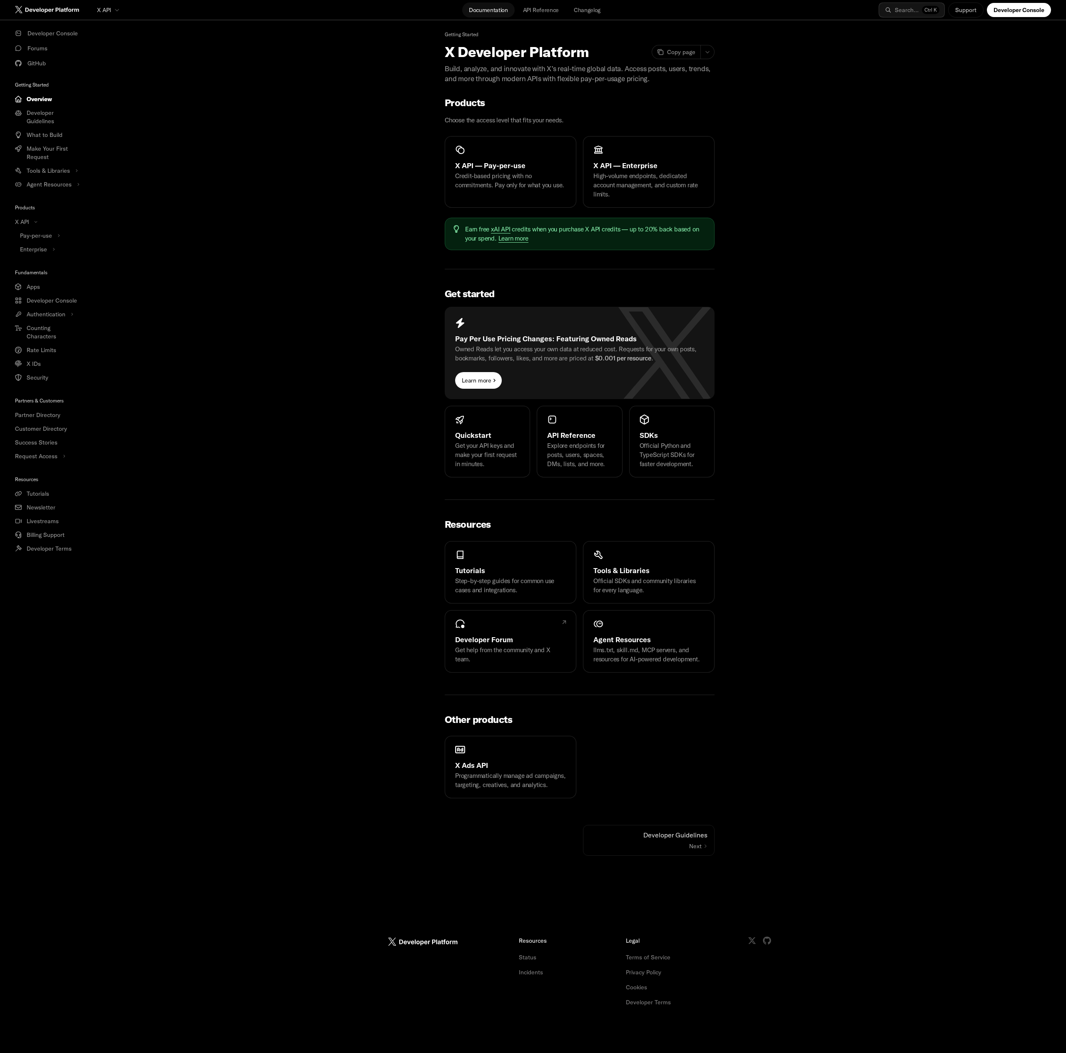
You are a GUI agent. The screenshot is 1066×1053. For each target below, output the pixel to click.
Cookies (636, 987)
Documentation (488, 10)
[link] (510, 172)
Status (527, 957)
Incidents (531, 972)
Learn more (513, 238)
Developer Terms (648, 1002)
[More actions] (707, 52)
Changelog (587, 10)
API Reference (541, 10)
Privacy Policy (643, 972)
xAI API (501, 229)
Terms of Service (648, 957)
